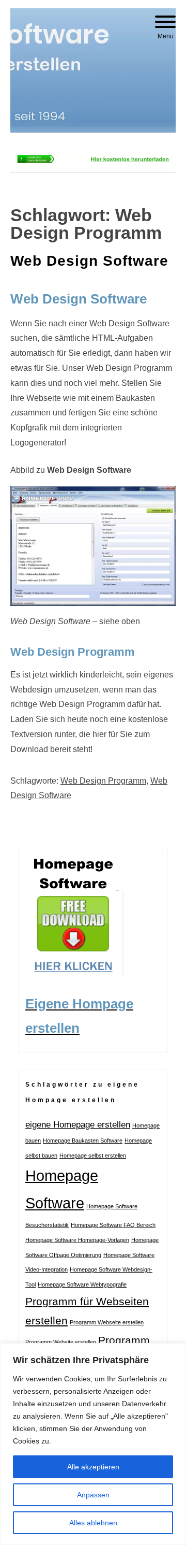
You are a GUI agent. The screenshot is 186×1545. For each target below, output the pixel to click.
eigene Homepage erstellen (77, 1125)
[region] (93, 1444)
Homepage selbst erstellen (92, 1155)
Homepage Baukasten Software (82, 1140)
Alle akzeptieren (93, 1467)
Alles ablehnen (93, 1523)
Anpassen (93, 1495)
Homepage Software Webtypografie (82, 1284)
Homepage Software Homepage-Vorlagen (77, 1240)
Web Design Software (89, 261)
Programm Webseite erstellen (107, 1322)
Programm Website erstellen (60, 1342)
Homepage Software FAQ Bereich (113, 1225)
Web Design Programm (103, 780)
